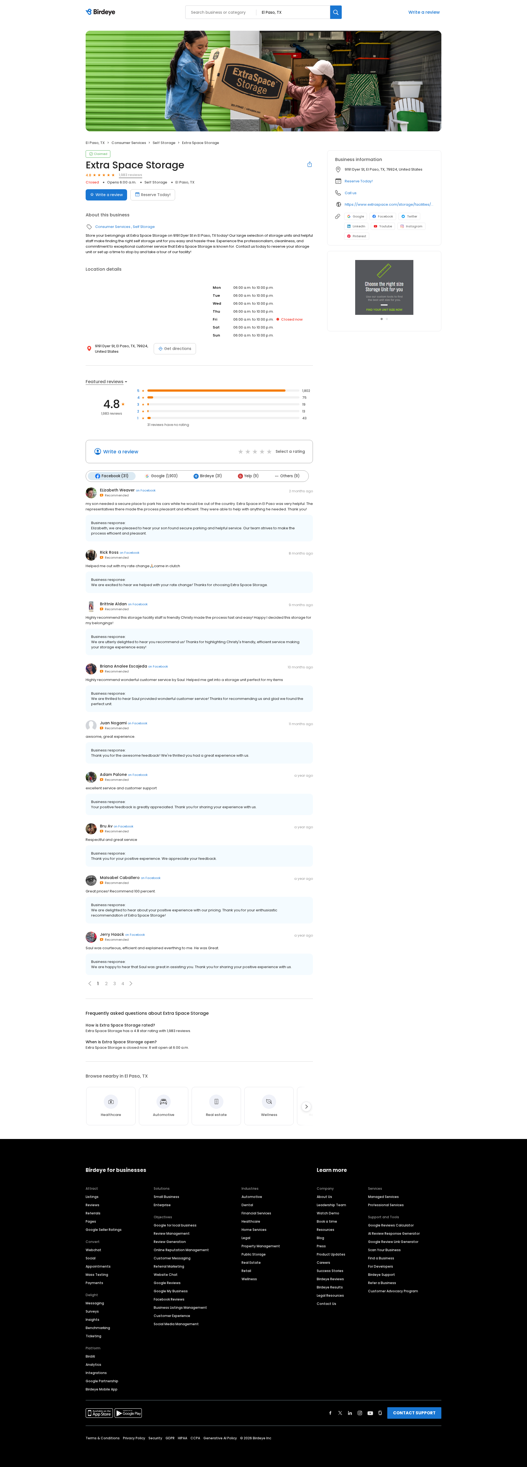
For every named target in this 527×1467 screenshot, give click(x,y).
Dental (247, 1205)
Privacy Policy (134, 1438)
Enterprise (162, 1205)
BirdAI (90, 1356)
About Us (324, 1196)
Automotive (252, 1196)
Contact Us (326, 1303)
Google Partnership (102, 1381)
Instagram (414, 226)
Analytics (93, 1364)
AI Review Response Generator (394, 1233)
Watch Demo (328, 1213)
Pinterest (359, 236)
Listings (92, 1196)
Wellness (249, 1279)
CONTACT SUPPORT (414, 1413)
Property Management (261, 1246)
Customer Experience (172, 1315)
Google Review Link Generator (393, 1241)
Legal (246, 1238)
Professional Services (386, 1205)
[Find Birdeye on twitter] (340, 1413)
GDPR (170, 1438)
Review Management (172, 1233)
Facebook (385, 216)
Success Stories (330, 1270)
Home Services (254, 1229)
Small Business (166, 1196)
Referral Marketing (169, 1266)
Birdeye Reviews (330, 1279)
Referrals (93, 1213)
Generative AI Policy (220, 1438)
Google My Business (171, 1291)
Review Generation (170, 1241)
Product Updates (331, 1254)
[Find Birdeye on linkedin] (350, 1413)
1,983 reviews (130, 174)
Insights (92, 1319)
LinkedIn (359, 226)
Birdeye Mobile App (101, 1389)
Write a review (424, 12)
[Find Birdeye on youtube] (370, 1413)
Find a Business (381, 1258)
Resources (325, 1229)
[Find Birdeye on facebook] (330, 1413)
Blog (320, 1238)
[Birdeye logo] (101, 12)
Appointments (98, 1266)
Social (91, 1258)
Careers (323, 1262)
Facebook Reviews (169, 1299)
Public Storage (254, 1254)
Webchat (93, 1250)
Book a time (327, 1221)
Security (155, 1438)
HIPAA (182, 1438)
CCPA (195, 1438)
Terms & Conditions (103, 1438)
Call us (351, 193)
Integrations (96, 1372)
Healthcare (251, 1221)
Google (358, 216)
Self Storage (164, 142)
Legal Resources (330, 1295)
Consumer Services (128, 142)
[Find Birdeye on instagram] (360, 1413)
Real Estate (251, 1262)
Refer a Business (382, 1283)
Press (321, 1246)
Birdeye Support (381, 1274)
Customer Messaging (172, 1258)
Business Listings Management (180, 1307)
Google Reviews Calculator (391, 1225)
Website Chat (166, 1274)
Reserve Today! (155, 194)
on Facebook (146, 490)
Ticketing (93, 1336)
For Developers (380, 1266)
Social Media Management (176, 1324)
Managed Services (383, 1196)
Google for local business (175, 1225)
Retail (246, 1270)
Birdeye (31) (211, 476)
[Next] (306, 1107)
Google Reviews (167, 1283)
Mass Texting (97, 1274)
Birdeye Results (330, 1287)
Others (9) (289, 476)
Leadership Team (331, 1205)
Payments (94, 1283)
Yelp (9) (251, 476)
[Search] (336, 12)
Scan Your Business (384, 1250)
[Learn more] (384, 287)
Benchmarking (98, 1327)
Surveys (92, 1311)
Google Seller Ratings (104, 1229)
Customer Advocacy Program (393, 1291)
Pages (91, 1221)
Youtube (385, 226)
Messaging (95, 1303)
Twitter (412, 216)
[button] (131, 983)
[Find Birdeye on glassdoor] (380, 1413)
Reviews (92, 1205)
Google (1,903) (164, 476)
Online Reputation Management (181, 1250)
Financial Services (256, 1213)
